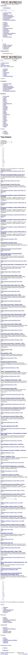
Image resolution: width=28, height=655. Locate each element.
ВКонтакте (5, 650)
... (3, 163)
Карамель (5, 612)
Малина (5, 106)
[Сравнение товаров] (2, 189)
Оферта (15, 640)
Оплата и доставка (7, 34)
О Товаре (5, 639)
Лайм (4, 98)
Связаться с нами (7, 631)
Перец (4, 104)
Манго (4, 101)
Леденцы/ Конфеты (7, 88)
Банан (4, 110)
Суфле (4, 608)
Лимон (4, 115)
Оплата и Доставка (7, 622)
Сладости (5, 23)
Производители (7, 621)
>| (3, 166)
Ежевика (5, 120)
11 (3, 162)
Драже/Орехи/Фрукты (8, 609)
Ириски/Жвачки (7, 611)
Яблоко (5, 116)
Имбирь (5, 99)
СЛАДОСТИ (4, 5)
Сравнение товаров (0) (6, 169)
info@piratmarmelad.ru (5, 65)
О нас (4, 637)
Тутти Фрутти (6, 114)
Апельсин (5, 125)
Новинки (5, 24)
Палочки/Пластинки (8, 28)
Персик (5, 119)
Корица (5, 113)
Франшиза (5, 641)
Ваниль (5, 112)
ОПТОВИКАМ (6, 8)
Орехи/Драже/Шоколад (8, 87)
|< (3, 148)
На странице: (4, 143)
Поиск (15, 60)
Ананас (5, 97)
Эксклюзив (5, 32)
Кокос (4, 121)
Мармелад (5, 84)
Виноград (5, 124)
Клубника (5, 107)
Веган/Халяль (6, 30)
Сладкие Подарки (7, 83)
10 (3, 161)
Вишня (5, 126)
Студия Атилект (4, 653)
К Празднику (6, 26)
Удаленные (5, 133)
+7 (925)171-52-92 (5, 63)
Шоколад (5, 109)
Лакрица (5, 108)
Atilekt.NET (25, 653)
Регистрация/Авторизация (9, 628)
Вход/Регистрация (7, 36)
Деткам (5, 75)
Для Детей (5, 29)
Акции (4, 617)
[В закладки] (1, 189)
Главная (5, 22)
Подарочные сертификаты (9, 33)
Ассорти (5, 102)
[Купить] (1, 500)
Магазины (5, 642)
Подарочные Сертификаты (9, 619)
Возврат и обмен (7, 632)
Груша (4, 123)
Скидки (5, 73)
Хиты (4, 27)
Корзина (5, 35)
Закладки (5, 630)
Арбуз (4, 118)
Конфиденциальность (8, 640)
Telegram (2, 64)
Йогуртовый (6, 96)
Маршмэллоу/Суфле (8, 86)
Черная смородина (7, 103)
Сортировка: (3, 140)
